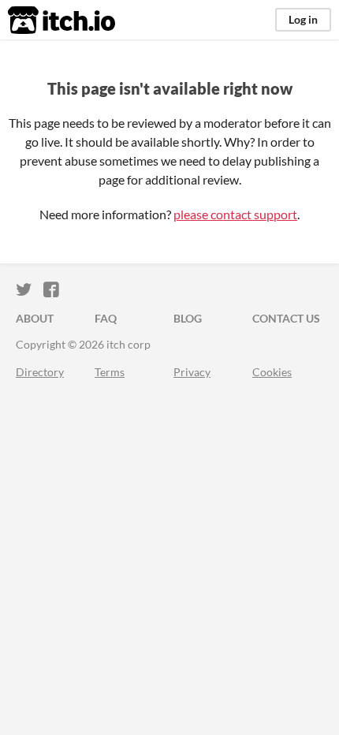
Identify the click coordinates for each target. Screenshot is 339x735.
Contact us (286, 318)
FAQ (106, 318)
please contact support (235, 214)
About (35, 318)
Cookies (272, 372)
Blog (187, 318)
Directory (40, 372)
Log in (303, 19)
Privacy (191, 372)
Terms (110, 372)
